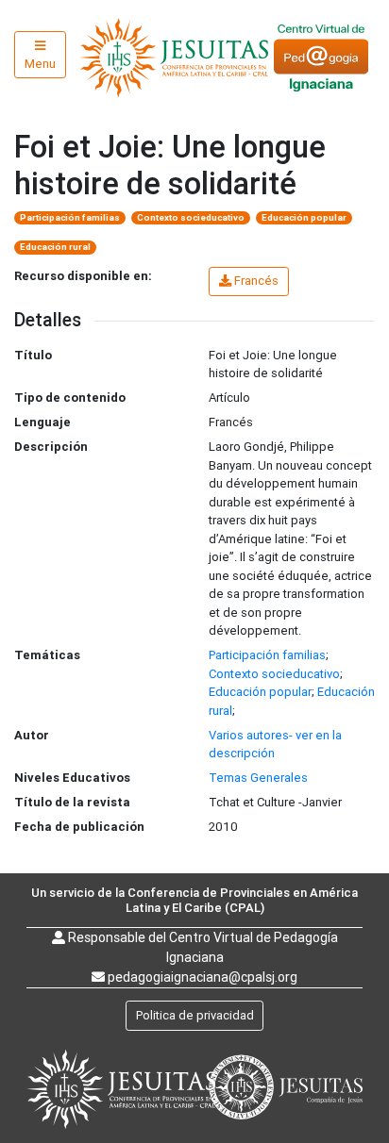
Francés (256, 281)
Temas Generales (258, 778)
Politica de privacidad (195, 1015)
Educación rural (55, 246)
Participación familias (70, 217)
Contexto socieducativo (191, 217)
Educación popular (304, 217)
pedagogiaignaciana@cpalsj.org (202, 977)
